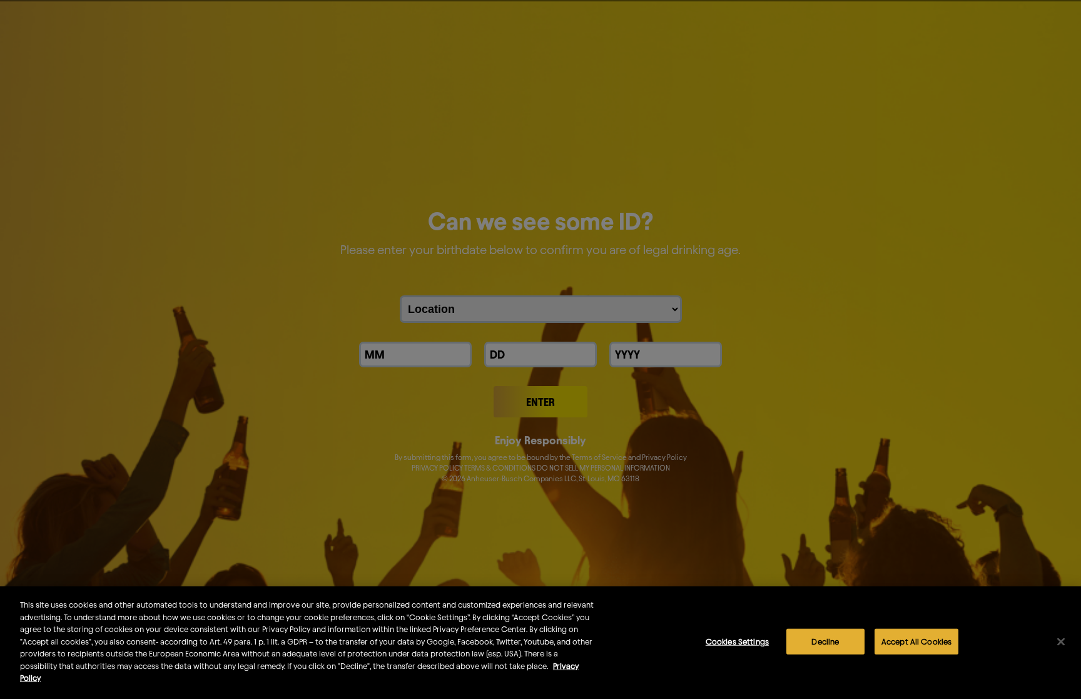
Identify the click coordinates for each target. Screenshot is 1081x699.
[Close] (1061, 642)
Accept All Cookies (916, 641)
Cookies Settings (737, 641)
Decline (825, 641)
